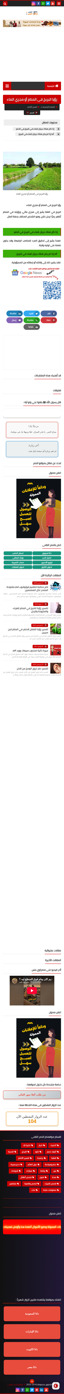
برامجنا (40, 1158)
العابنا (53, 1158)
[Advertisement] (32, 57)
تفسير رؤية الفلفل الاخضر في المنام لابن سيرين (28, 631)
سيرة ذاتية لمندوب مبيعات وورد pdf (30, 650)
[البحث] (5, 3)
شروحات (14, 1171)
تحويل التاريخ (47, 567)
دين (54, 1171)
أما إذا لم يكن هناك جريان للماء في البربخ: (36, 134)
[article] (32, 345)
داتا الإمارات (32, 1331)
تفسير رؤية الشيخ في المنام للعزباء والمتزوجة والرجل (30, 609)
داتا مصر (32, 1367)
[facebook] (38, 3)
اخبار (40, 1145)
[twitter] (48, 3)
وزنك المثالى (17, 558)
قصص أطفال (26, 1177)
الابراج (24, 1152)
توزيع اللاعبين (46, 562)
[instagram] (34, 3)
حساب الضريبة (18, 562)
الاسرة (11, 1152)
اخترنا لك (27, 1145)
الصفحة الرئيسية (49, 107)
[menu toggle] (59, 3)
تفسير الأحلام (32, 107)
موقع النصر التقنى (15, 1384)
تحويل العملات (18, 567)
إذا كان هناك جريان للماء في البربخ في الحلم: (35, 129)
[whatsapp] (43, 3)
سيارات (29, 1171)
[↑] (32, 1381)
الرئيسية (50, 86)
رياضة (42, 1171)
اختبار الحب (46, 558)
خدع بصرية (15, 1164)
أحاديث (53, 1145)
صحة (54, 1177)
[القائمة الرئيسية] (7, 86)
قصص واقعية (30, 1184)
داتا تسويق (46, 553)
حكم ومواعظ (50, 1164)
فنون (42, 1177)
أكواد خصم (51, 1152)
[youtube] (53, 3)
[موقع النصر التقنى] (32, 13)
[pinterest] (37, 1390)
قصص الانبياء (50, 1184)
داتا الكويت (32, 1349)
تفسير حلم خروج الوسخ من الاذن (32, 668)
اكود (37, 1152)
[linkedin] (41, 1390)
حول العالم (32, 1164)
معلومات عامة (49, 1190)
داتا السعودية (32, 1313)
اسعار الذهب (18, 553)
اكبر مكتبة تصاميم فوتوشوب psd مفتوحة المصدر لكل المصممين (27, 588)
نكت (33, 1190)
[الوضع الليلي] (56, 1386)
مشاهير (12, 1184)
